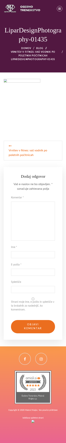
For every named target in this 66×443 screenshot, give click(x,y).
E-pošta (16, 264)
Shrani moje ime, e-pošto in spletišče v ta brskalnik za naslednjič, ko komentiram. (32, 306)
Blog (39, 48)
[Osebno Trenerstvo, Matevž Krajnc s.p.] (33, 372)
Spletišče (16, 282)
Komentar (17, 197)
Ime (14, 247)
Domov (26, 48)
